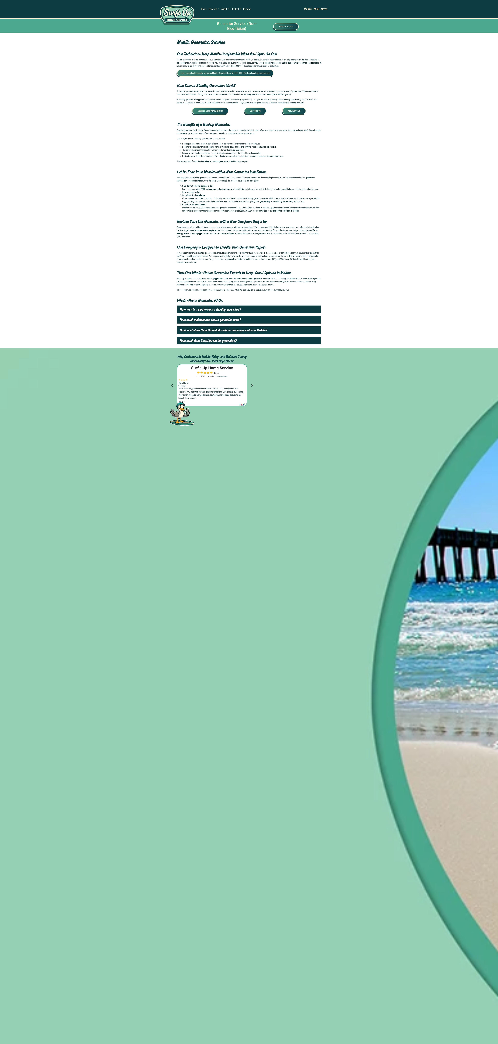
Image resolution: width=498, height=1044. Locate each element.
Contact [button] (235, 9)
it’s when (217, 60)
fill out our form (259, 259)
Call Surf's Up (255, 111)
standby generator (186, 99)
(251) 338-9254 (237, 66)
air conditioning (183, 63)
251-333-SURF (318, 9)
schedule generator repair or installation (262, 66)
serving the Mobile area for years (294, 278)
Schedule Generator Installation (210, 111)
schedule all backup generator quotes (253, 198)
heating (314, 60)
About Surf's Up (294, 111)
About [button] (224, 9)
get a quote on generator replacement (203, 230)
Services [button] (213, 9)
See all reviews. (221, 376)
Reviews (247, 9)
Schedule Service (286, 26)
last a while (195, 227)
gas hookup (265, 201)
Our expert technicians (251, 177)
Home (204, 9)
